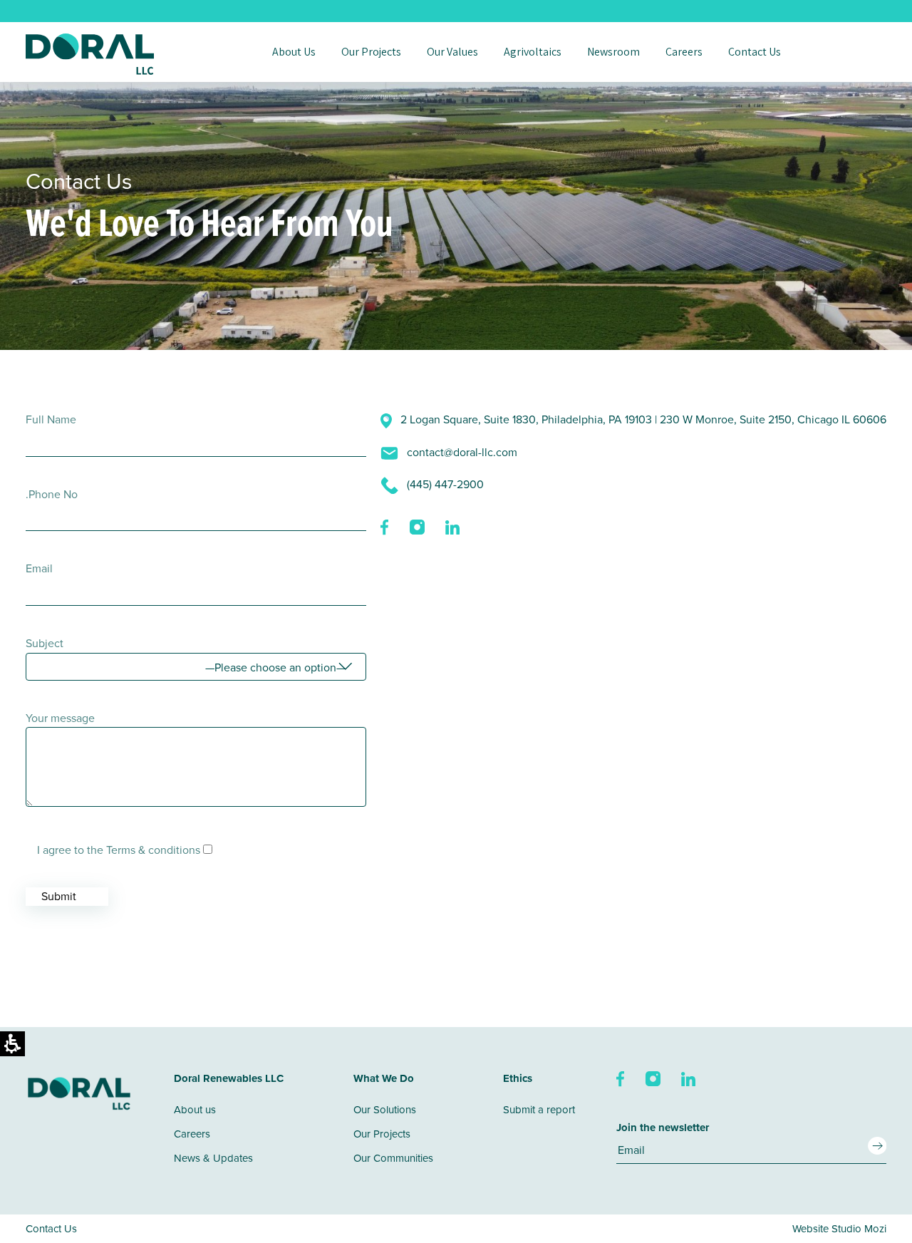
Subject (44, 643)
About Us (294, 52)
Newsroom (613, 52)
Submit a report (539, 1109)
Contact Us (754, 52)
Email (39, 568)
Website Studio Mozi (839, 1228)
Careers (684, 52)
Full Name (51, 419)
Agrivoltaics (532, 52)
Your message (60, 718)
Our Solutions (384, 1109)
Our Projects (371, 52)
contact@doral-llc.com (460, 452)
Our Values (452, 52)
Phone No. (52, 494)
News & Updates (213, 1157)
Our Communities (393, 1157)
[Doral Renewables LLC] (90, 54)
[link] (385, 526)
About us (195, 1109)
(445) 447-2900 (444, 484)
